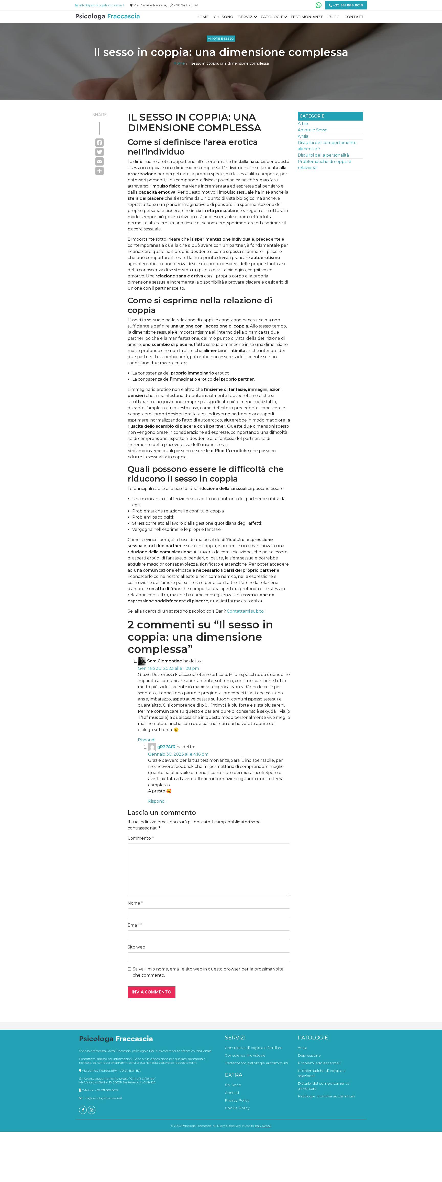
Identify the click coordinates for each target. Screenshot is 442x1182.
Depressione (309, 1055)
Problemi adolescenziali (319, 1063)
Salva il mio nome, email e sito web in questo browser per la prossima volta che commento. (208, 972)
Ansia (303, 136)
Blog (333, 17)
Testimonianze (306, 17)
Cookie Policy (237, 1108)
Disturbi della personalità (323, 155)
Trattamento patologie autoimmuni (256, 1063)
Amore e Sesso (221, 38)
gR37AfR (166, 747)
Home (202, 17)
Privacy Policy (237, 1100)
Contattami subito (245, 611)
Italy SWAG (263, 1126)
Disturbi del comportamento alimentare (323, 1086)
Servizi (246, 17)
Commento (141, 838)
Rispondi (146, 740)
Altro (303, 123)
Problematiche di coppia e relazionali (322, 1073)
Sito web (136, 947)
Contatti (355, 17)
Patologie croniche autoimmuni (326, 1096)
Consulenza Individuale (245, 1055)
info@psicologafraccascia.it (102, 1098)
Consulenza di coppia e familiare (253, 1047)
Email (135, 925)
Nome (135, 903)
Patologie (272, 17)
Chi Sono (223, 17)
